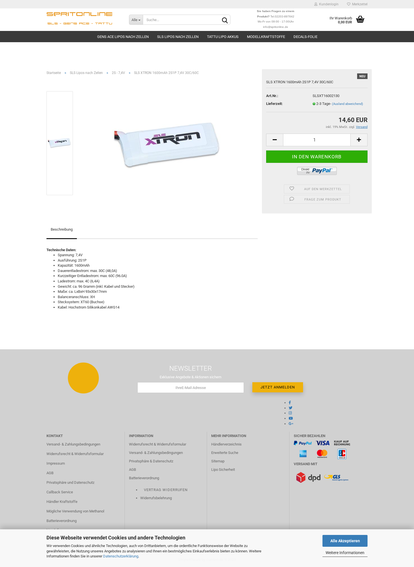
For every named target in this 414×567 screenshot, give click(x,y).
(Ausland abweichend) (347, 104)
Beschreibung (62, 229)
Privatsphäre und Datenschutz (70, 482)
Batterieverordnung (61, 521)
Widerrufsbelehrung (156, 498)
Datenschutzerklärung (120, 556)
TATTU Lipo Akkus (223, 37)
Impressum (55, 463)
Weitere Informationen (345, 552)
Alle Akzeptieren (345, 541)
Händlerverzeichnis (226, 444)
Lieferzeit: (274, 104)
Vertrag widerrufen (166, 490)
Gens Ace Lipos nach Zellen (123, 37)
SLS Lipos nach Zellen (178, 37)
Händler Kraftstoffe (61, 502)
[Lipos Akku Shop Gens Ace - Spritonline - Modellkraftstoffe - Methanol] (83, 19)
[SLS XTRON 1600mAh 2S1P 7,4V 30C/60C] (168, 143)
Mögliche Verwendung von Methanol (75, 511)
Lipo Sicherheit (223, 469)
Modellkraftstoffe (266, 37)
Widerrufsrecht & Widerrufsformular (75, 454)
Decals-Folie (305, 37)
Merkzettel (359, 4)
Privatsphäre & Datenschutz (151, 461)
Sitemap (217, 461)
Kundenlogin (328, 4)
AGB (50, 473)
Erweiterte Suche (224, 453)
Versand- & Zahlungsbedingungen (73, 444)
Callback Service (59, 492)
